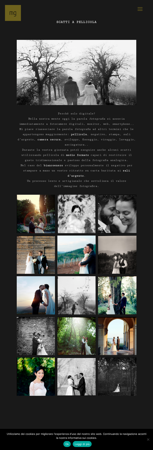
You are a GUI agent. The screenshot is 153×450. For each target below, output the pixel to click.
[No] (148, 439)
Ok (67, 444)
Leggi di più (82, 444)
